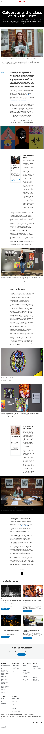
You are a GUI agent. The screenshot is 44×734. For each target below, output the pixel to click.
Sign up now (21, 654)
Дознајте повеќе (5, 608)
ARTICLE (2, 598)
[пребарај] (2, 1)
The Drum (30, 94)
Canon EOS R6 (24, 525)
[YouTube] (41, 722)
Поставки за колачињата (6, 718)
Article (24, 628)
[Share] (22, 573)
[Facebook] (33, 722)
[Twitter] (38, 722)
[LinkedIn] (36, 722)
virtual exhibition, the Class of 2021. (18, 100)
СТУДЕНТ (24, 598)
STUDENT (22, 8)
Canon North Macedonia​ (6, 722)
